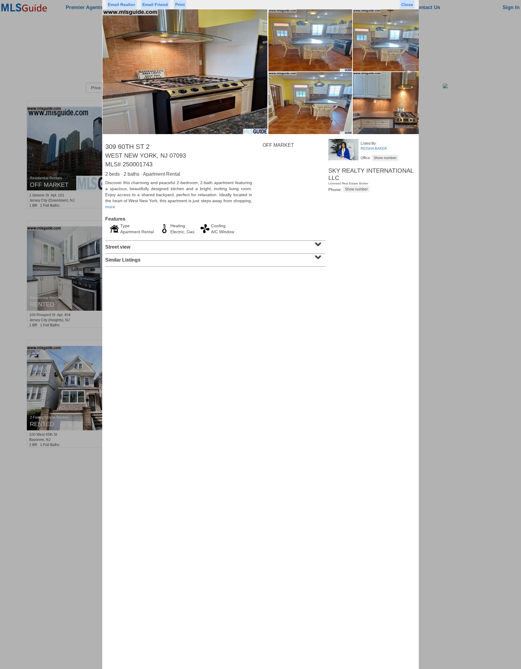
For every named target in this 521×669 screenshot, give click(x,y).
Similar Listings (214, 257)
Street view (214, 245)
